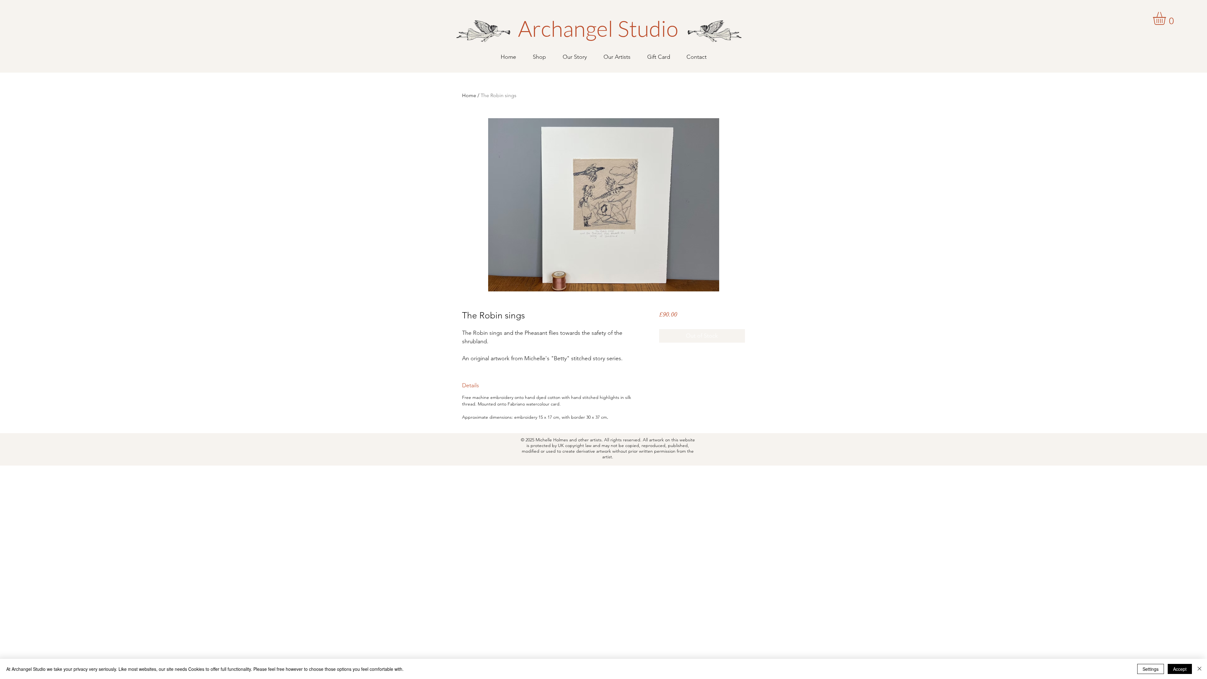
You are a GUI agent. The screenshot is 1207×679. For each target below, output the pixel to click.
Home (469, 95)
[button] (1167, 18)
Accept (1180, 669)
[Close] (1199, 669)
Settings (1151, 669)
